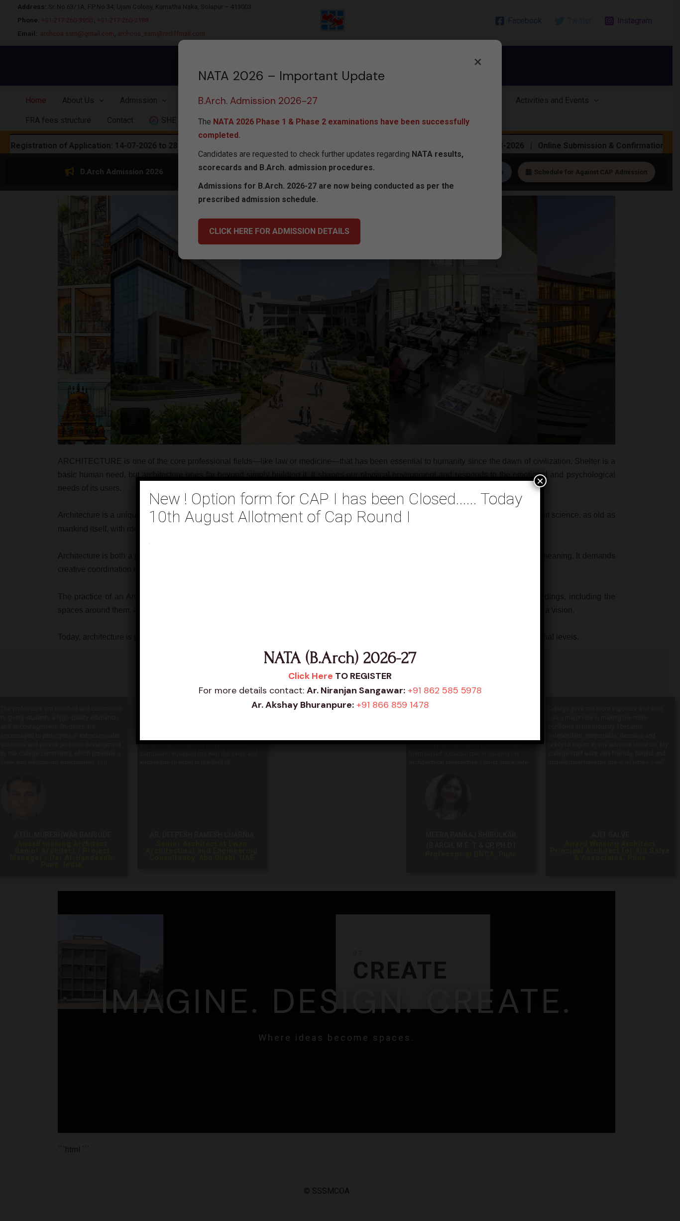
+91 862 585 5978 (445, 690)
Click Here (310, 676)
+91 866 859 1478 (392, 705)
